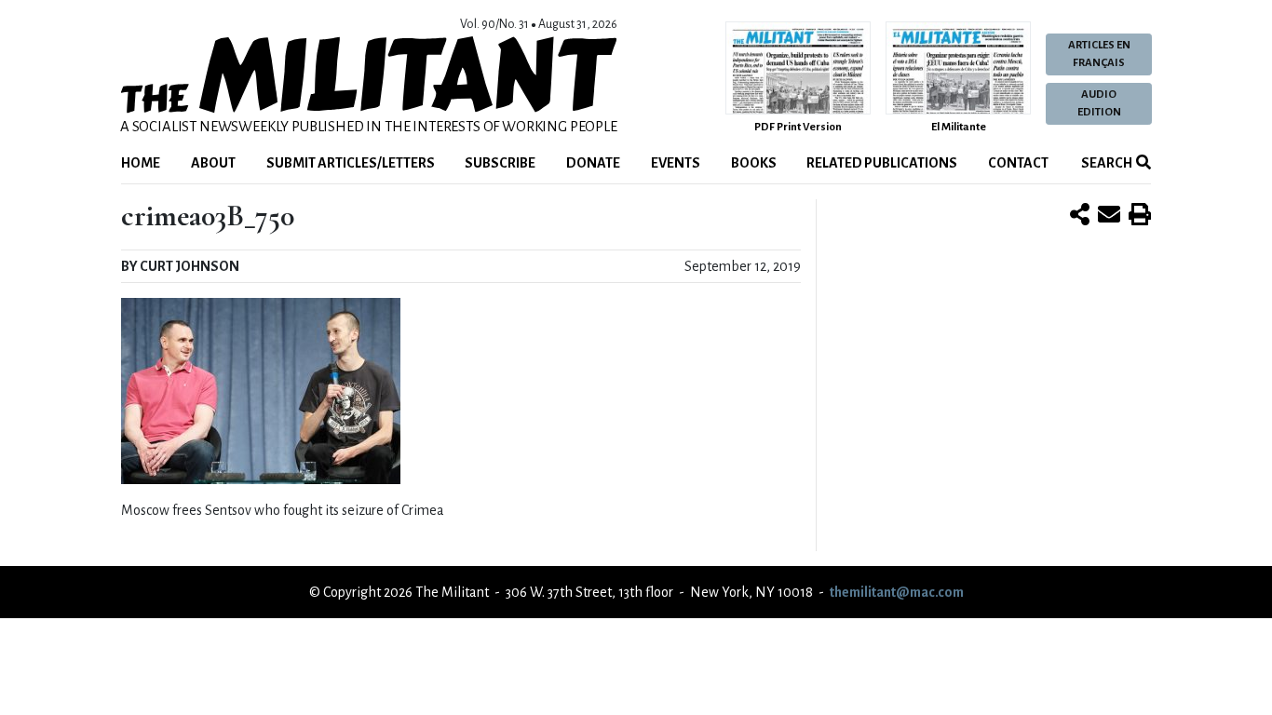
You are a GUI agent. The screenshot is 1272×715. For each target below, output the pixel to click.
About (213, 162)
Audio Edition (1099, 103)
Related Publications (881, 162)
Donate (593, 162)
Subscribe (500, 162)
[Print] (1140, 216)
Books (754, 162)
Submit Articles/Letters (350, 162)
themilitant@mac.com (897, 592)
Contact (1018, 162)
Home (140, 162)
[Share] (1079, 216)
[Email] (1109, 216)
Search (1105, 162)
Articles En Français (1099, 54)
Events (675, 162)
